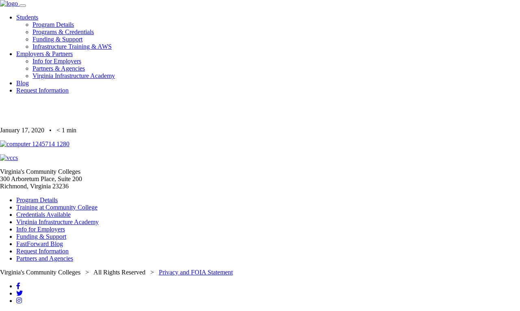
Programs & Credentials (63, 31)
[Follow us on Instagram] (19, 300)
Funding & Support (57, 39)
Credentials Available (43, 214)
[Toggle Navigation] (23, 5)
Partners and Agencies (44, 258)
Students (27, 17)
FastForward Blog (39, 243)
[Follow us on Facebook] (18, 286)
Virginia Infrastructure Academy (73, 75)
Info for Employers (56, 61)
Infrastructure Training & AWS (72, 46)
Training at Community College (57, 207)
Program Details (53, 24)
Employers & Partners (44, 53)
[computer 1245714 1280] (34, 143)
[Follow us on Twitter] (19, 293)
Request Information (42, 90)
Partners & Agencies (58, 68)
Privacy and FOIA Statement (196, 272)
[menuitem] (268, 32)
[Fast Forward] (10, 3)
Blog (22, 83)
